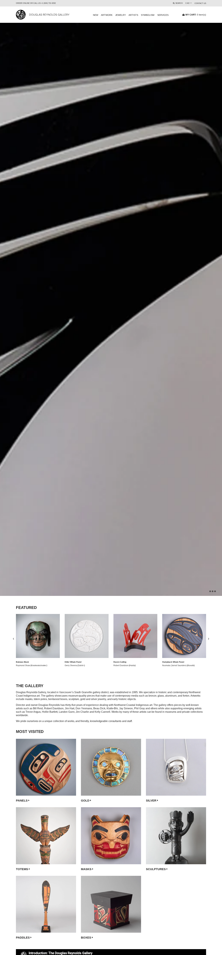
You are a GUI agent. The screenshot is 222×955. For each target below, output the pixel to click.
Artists (133, 15)
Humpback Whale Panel (173, 662)
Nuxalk (191, 665)
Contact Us (200, 3)
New (95, 15)
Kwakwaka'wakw (39, 665)
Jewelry (120, 15)
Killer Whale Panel (73, 662)
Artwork (106, 15)
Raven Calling (119, 662)
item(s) (195, 14)
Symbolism (147, 15)
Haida (132, 665)
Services (163, 15)
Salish (81, 665)
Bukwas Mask (22, 662)
